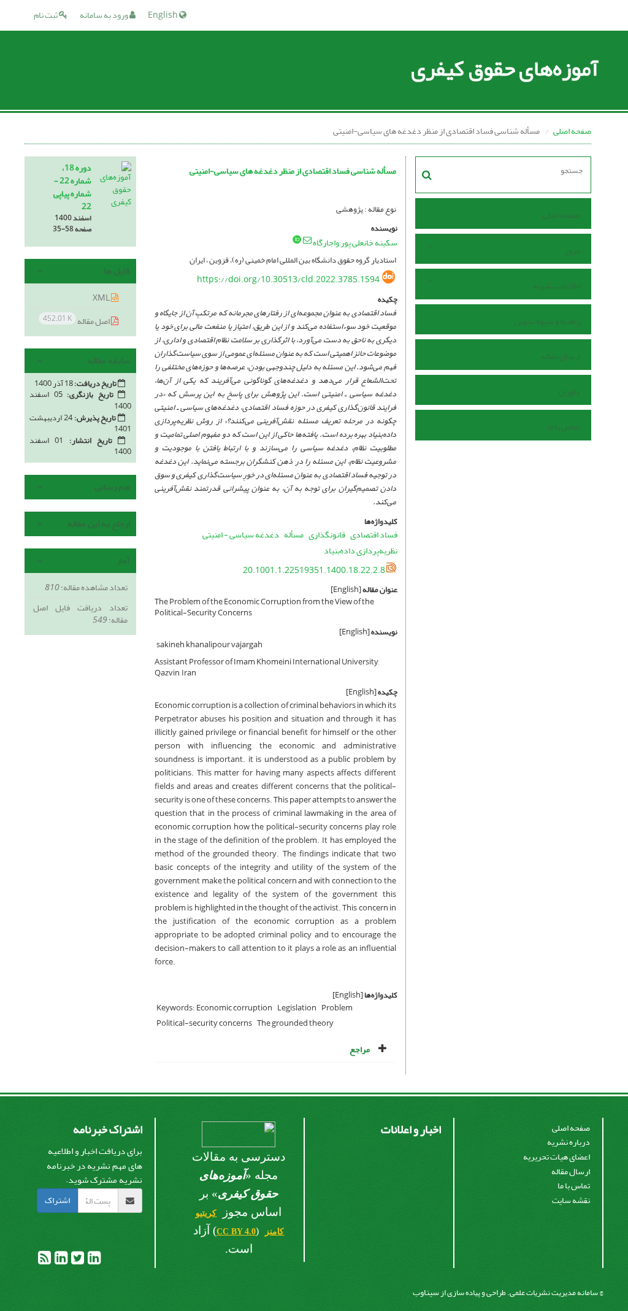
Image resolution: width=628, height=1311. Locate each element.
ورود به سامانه (104, 15)
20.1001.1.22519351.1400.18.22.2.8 (314, 570)
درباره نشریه (568, 1142)
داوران (569, 391)
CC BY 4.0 (236, 1231)
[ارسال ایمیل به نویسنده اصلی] (307, 240)
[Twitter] (77, 1260)
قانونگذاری (326, 534)
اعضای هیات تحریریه (556, 1156)
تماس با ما (564, 426)
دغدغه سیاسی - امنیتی (240, 534)
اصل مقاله (77, 320)
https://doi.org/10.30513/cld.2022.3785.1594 (288, 279)
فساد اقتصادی (373, 534)
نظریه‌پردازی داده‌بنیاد (360, 550)
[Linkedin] (93, 1260)
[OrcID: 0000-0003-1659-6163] (297, 239)
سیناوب (426, 1292)
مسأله (294, 534)
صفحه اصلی (572, 131)
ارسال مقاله (561, 356)
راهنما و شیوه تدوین (547, 321)
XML (102, 298)
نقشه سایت (571, 1200)
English (163, 15)
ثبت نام (46, 15)
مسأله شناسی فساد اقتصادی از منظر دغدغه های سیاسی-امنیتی (293, 171)
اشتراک (57, 1200)
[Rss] (44, 1260)
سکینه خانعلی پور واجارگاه (355, 242)
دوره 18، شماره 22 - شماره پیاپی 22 (72, 187)
